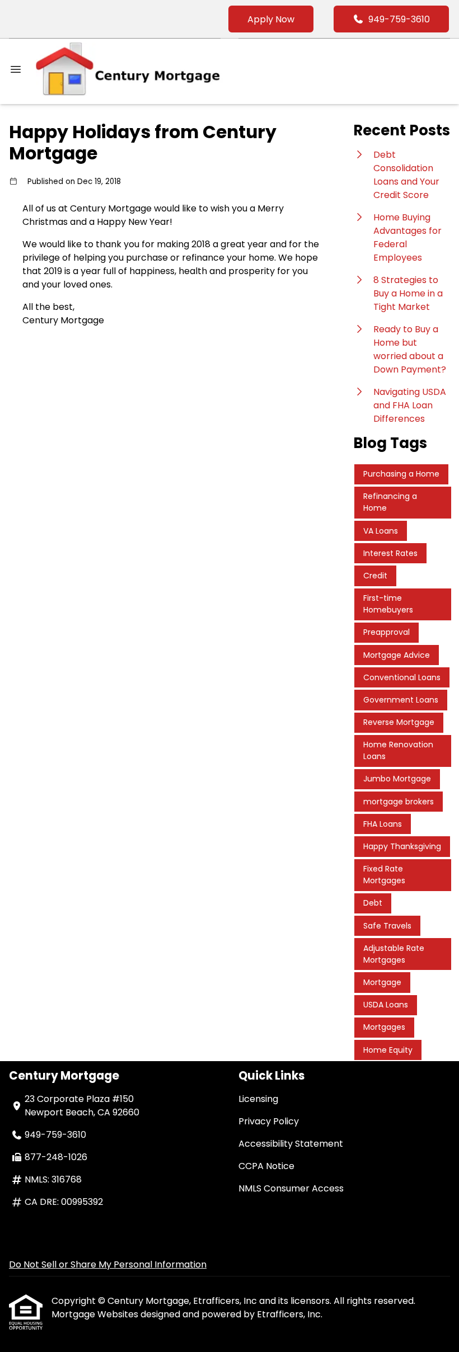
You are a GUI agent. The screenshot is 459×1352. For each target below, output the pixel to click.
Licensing (258, 1098)
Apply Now (270, 19)
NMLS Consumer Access (291, 1188)
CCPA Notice (266, 1166)
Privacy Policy (268, 1121)
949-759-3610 (399, 19)
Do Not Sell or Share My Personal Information (108, 1264)
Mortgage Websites (95, 1314)
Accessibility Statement (290, 1143)
